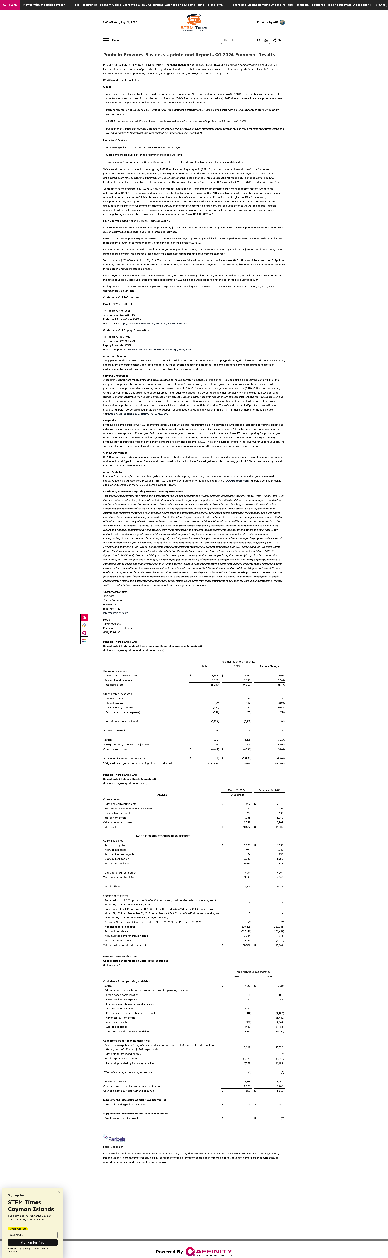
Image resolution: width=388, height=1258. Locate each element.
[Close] (59, 1192)
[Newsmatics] (84, 640)
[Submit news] (84, 617)
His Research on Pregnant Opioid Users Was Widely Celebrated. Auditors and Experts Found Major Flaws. (149, 5)
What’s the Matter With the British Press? (36, 5)
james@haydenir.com (115, 612)
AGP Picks (10, 4)
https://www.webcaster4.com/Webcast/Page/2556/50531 (154, 323)
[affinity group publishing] (84, 633)
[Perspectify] (84, 625)
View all (380, 4)
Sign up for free (32, 1242)
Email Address (17, 1228)
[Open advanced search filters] (266, 40)
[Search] (258, 40)
